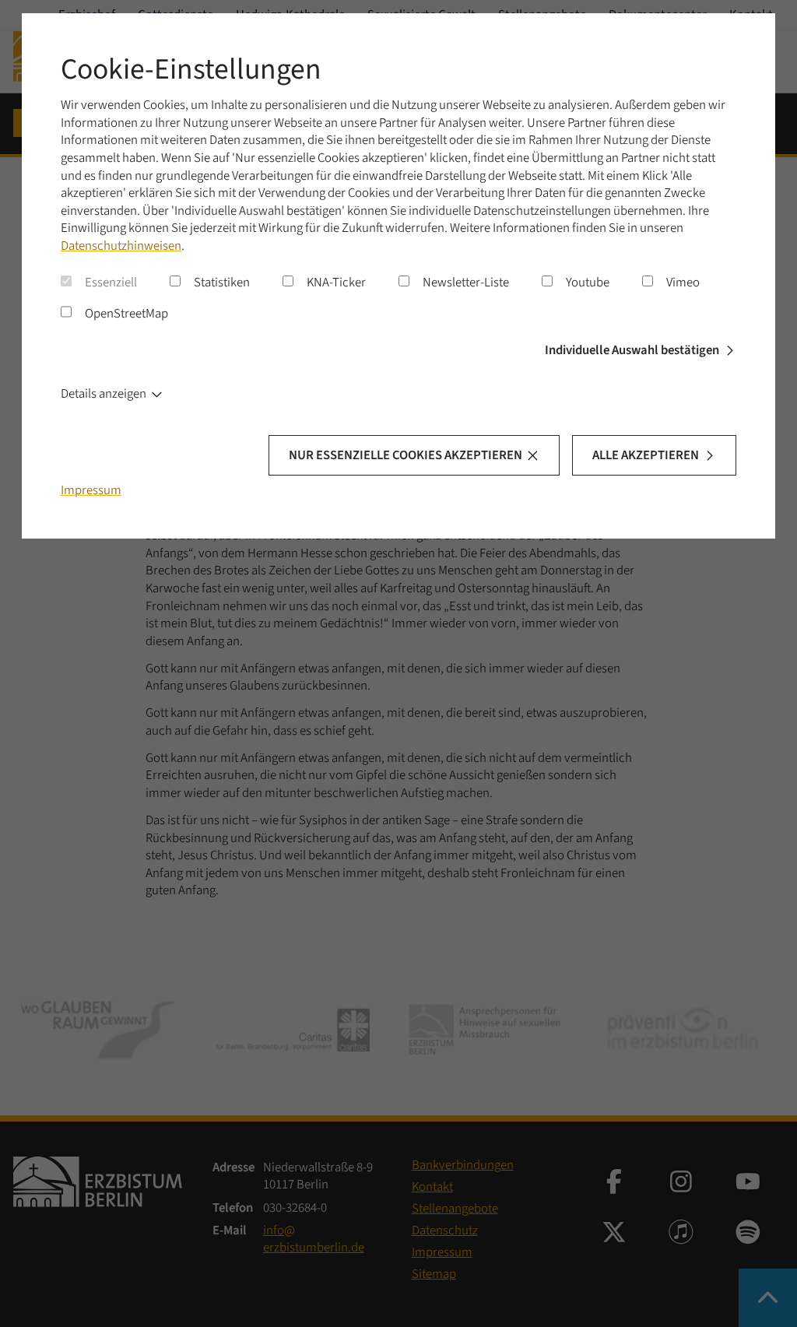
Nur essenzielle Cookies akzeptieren (405, 455)
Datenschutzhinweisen (121, 246)
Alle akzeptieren (645, 455)
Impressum (91, 490)
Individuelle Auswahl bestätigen (632, 350)
